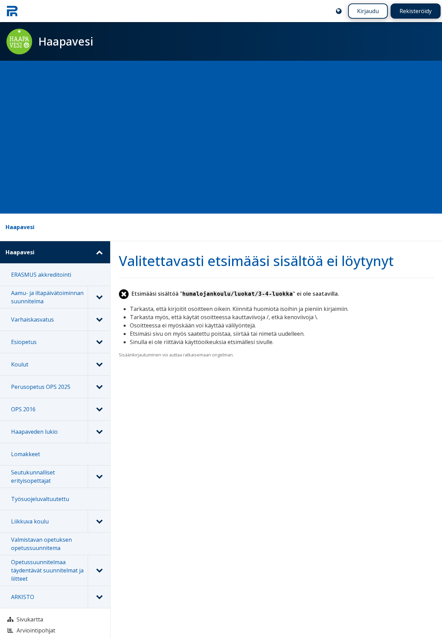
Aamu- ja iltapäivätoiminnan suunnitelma (47, 297)
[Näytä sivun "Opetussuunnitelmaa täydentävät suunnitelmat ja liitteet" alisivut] (99, 570)
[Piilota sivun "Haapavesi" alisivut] (99, 252)
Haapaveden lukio (34, 431)
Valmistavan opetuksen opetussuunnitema (41, 544)
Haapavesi (20, 227)
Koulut (19, 364)
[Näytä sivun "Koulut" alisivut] (99, 364)
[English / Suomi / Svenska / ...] (338, 11)
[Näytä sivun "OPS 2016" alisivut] (99, 409)
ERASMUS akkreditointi (41, 274)
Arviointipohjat (36, 630)
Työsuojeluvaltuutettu (40, 499)
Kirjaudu (368, 11)
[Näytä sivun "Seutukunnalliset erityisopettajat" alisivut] (99, 476)
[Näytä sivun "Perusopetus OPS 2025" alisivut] (99, 387)
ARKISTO (22, 597)
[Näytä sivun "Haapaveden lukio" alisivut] (99, 432)
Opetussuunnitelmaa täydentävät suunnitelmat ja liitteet (47, 570)
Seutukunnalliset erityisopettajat (33, 476)
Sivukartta (30, 619)
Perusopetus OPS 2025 (40, 387)
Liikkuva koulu (30, 521)
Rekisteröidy (416, 11)
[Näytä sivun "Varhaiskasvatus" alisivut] (99, 319)
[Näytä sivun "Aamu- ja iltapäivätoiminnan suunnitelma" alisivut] (99, 297)
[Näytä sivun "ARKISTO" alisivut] (99, 597)
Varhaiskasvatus (32, 319)
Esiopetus (24, 342)
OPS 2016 (23, 409)
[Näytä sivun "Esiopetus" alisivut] (99, 342)
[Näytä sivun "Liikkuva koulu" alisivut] (99, 521)
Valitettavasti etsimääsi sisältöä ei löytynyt (256, 260)
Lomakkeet (25, 454)
